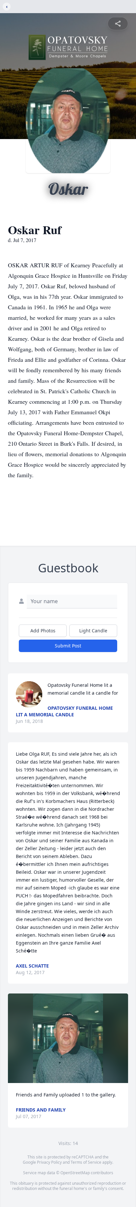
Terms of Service (86, 1162)
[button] (68, 1038)
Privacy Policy (49, 1162)
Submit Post (68, 646)
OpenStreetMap (75, 1173)
